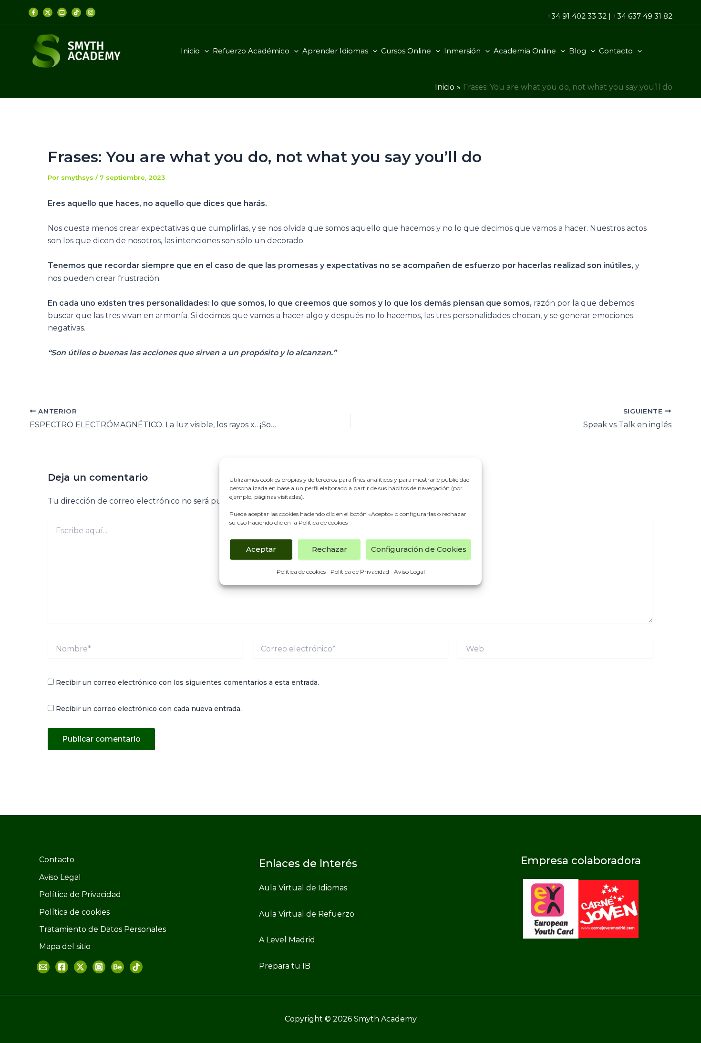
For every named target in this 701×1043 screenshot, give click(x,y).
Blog (577, 50)
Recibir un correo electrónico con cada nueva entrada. (149, 708)
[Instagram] (99, 966)
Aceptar (261, 549)
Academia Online (525, 50)
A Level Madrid (287, 939)
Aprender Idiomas (335, 50)
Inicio (190, 50)
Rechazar (329, 549)
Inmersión (462, 50)
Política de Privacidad (359, 571)
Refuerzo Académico (251, 50)
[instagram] (90, 12)
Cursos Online (406, 50)
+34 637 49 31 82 (642, 16)
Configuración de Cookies (418, 549)
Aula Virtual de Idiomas (303, 887)
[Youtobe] (62, 12)
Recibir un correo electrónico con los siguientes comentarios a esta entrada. (187, 682)
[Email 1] (43, 966)
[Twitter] (47, 12)
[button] (204, 51)
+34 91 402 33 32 (577, 16)
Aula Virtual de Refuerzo (306, 914)
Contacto (616, 50)
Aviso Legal (409, 571)
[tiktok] (76, 12)
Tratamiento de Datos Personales (102, 929)
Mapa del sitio (65, 946)
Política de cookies (323, 522)
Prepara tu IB (284, 966)
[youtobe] (117, 966)
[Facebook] (33, 12)
